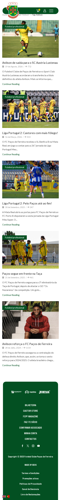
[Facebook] (22, 446)
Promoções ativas (31, 478)
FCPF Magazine (30, 416)
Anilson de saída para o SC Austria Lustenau (30, 62)
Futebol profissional (14, 26)
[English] (4, 496)
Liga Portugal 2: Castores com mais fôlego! (30, 133)
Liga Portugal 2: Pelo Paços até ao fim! (27, 203)
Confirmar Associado (30, 427)
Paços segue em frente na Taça (22, 273)
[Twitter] (28, 446)
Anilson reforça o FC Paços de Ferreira (27, 344)
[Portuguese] (8, 496)
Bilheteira (30, 405)
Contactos (30, 438)
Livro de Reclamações (30, 494)
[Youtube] (38, 446)
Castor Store (30, 410)
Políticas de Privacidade (31, 483)
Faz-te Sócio (30, 422)
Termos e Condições (30, 473)
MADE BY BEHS (31, 464)
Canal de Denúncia (30, 489)
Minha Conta (30, 433)
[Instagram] (33, 446)
